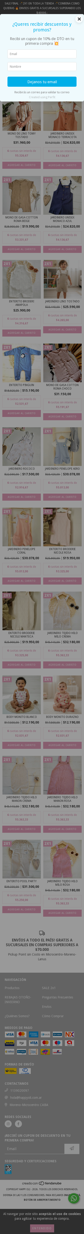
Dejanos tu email (42, 81)
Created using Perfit (42, 97)
